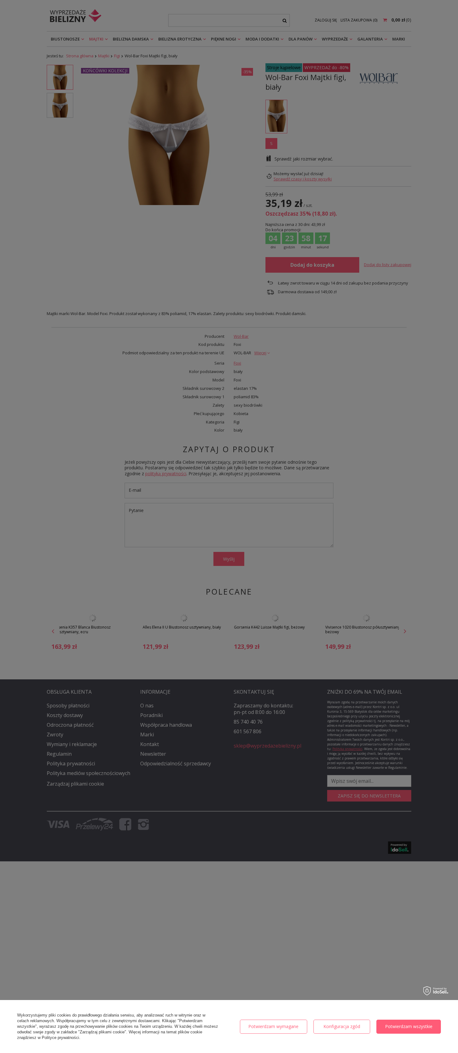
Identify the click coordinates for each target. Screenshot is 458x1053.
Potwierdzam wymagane (273, 1026)
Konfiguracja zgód (341, 1026)
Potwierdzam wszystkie (408, 1026)
